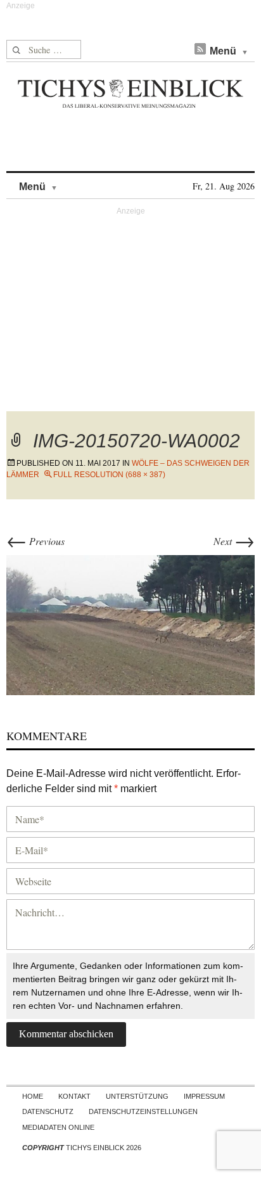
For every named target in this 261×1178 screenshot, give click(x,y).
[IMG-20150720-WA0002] (130, 623)
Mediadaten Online (58, 1127)
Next (234, 540)
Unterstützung (137, 1096)
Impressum (204, 1096)
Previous (35, 540)
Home (32, 1096)
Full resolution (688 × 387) (109, 474)
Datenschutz (47, 1111)
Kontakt (74, 1096)
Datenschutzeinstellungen (143, 1111)
